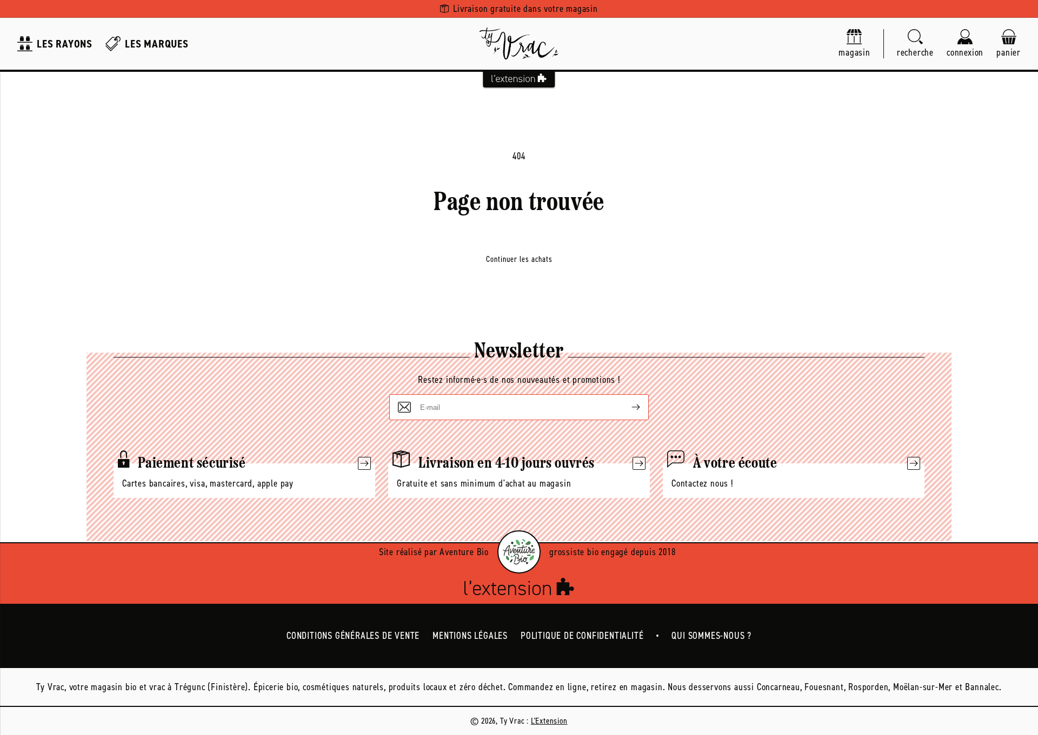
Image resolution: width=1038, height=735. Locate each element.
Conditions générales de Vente (353, 635)
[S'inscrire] (627, 407)
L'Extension (549, 720)
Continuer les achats (519, 259)
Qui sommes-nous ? (711, 635)
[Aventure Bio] (519, 552)
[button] (915, 44)
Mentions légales (470, 635)
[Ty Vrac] (519, 43)
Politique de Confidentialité (582, 635)
